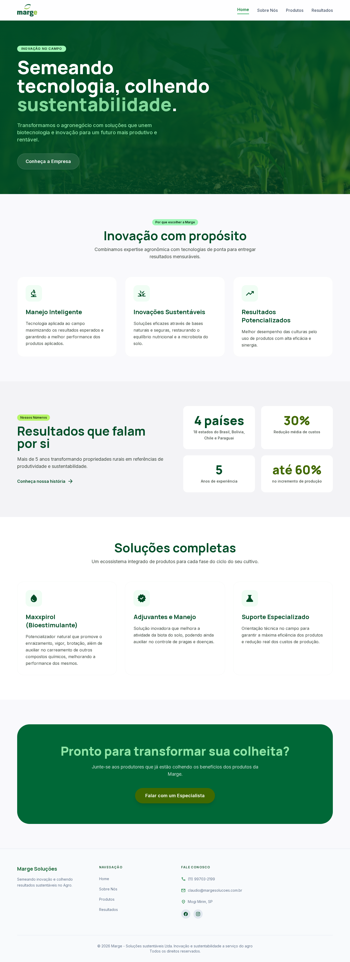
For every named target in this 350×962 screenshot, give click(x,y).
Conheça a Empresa (48, 161)
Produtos (294, 10)
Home (243, 9)
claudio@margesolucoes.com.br (215, 890)
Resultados (322, 10)
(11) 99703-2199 (201, 879)
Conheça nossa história (45, 481)
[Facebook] (185, 914)
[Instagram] (198, 914)
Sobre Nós (267, 10)
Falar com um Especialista (175, 795)
